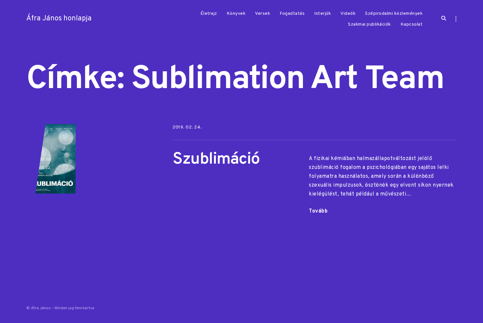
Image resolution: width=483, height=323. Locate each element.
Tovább (318, 211)
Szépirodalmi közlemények (394, 13)
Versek (262, 13)
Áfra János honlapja (59, 18)
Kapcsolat (412, 24)
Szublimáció (216, 159)
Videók (348, 13)
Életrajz (208, 13)
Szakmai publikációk (369, 24)
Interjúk (322, 13)
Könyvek (236, 13)
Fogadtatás (292, 13)
